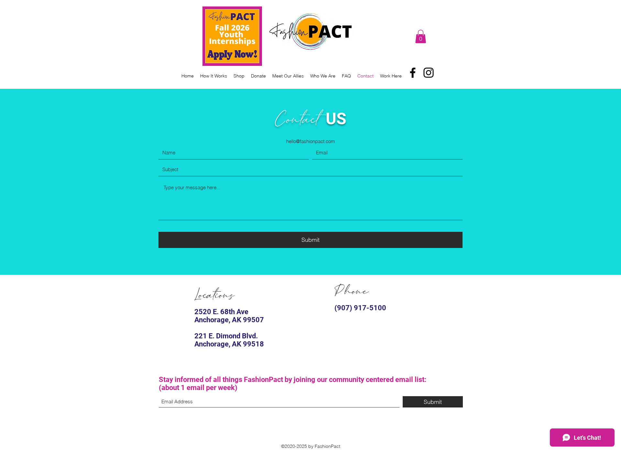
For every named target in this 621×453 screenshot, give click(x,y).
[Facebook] (412, 72)
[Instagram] (428, 72)
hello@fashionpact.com (310, 141)
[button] (420, 36)
